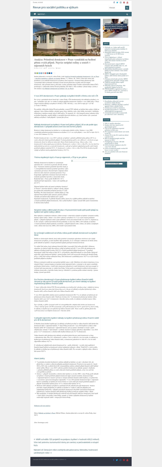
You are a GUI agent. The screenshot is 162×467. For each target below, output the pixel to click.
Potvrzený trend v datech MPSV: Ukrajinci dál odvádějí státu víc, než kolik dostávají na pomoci (116, 65)
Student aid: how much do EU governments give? (114, 126)
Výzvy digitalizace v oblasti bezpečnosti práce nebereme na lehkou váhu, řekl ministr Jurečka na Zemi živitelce (116, 59)
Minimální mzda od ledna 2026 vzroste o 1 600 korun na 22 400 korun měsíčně (117, 53)
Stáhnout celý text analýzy (42, 406)
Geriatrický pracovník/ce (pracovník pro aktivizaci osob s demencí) (116, 113)
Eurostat (106, 120)
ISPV (46, 68)
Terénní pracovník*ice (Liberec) (115, 108)
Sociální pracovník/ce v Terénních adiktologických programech (115, 110)
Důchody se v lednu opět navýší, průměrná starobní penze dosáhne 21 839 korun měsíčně (116, 48)
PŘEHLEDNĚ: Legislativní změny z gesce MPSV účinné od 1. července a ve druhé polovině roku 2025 (116, 90)
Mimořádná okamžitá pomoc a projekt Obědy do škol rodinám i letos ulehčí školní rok (116, 70)
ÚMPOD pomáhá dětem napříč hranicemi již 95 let (114, 83)
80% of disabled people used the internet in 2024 (115, 139)
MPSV (106, 43)
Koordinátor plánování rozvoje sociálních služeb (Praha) (114, 102)
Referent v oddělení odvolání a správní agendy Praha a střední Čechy (117, 105)
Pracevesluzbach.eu (110, 97)
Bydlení (58, 68)
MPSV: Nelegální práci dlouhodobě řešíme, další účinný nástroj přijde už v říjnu (117, 75)
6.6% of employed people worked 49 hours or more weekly (116, 149)
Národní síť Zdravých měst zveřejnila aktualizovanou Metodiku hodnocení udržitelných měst (66, 451)
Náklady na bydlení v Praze (46, 413)
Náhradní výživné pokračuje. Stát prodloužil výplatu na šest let (115, 86)
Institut (41, 14)
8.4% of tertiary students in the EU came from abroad (115, 146)
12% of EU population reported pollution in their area (114, 129)
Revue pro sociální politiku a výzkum (55, 7)
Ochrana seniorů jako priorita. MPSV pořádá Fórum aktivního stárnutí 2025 (116, 79)
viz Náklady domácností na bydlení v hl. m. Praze (58, 88)
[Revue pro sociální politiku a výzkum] (35, 14)
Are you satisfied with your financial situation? (116, 152)
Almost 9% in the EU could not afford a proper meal (116, 136)
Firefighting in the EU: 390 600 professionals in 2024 (114, 142)
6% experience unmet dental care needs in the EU (117, 132)
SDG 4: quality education (112, 123)
